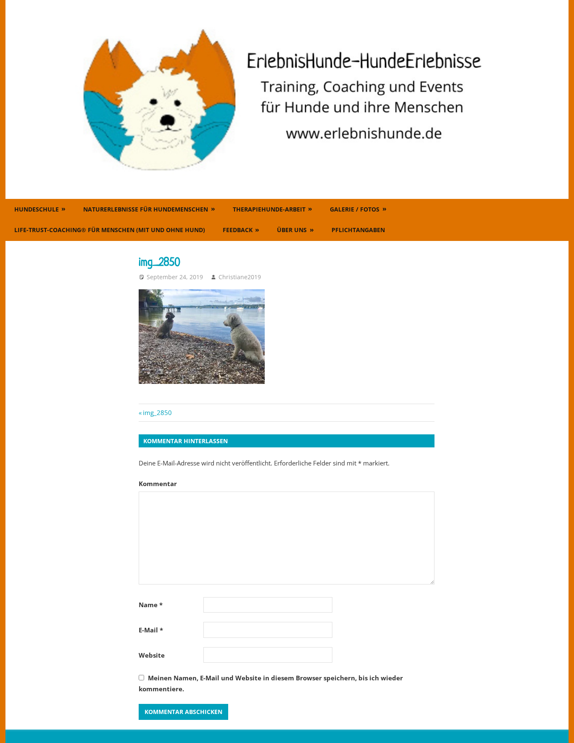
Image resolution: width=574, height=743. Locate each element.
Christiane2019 (240, 277)
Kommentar (158, 483)
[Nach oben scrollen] (559, 728)
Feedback (238, 230)
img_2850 (157, 412)
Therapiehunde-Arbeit (269, 209)
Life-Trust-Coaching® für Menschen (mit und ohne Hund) (109, 230)
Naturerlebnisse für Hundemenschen (145, 209)
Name (151, 604)
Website (152, 655)
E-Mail (151, 630)
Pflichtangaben (358, 230)
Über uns (292, 230)
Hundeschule (36, 209)
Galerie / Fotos (354, 209)
